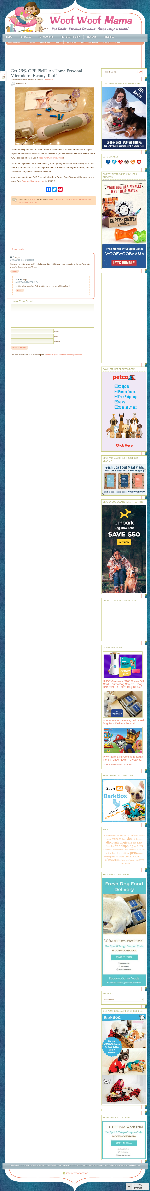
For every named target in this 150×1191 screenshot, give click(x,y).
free (140, 842)
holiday (133, 849)
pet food (125, 853)
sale (107, 860)
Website (57, 341)
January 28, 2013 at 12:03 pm (22, 260)
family (130, 843)
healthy (127, 849)
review (142, 857)
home (139, 849)
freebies (110, 846)
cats (132, 835)
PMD (20, 202)
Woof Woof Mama (75, 17)
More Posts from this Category (117, 764)
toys (141, 859)
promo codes (132, 856)
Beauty (59, 42)
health (122, 849)
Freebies (109, 37)
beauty (52, 199)
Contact (106, 42)
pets (133, 852)
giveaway (107, 849)
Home (9, 37)
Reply (14, 271)
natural (109, 853)
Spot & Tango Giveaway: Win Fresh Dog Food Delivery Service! (124, 722)
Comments (19, 83)
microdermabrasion (82, 199)
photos (107, 856)
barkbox (122, 835)
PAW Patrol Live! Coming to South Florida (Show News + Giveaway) (123, 758)
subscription (134, 860)
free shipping (124, 846)
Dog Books (30, 42)
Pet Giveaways (14, 42)
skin (36, 202)
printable (114, 857)
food (135, 842)
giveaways (115, 849)
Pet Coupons (46, 37)
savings (115, 860)
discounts (67, 199)
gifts (140, 846)
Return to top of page (77, 1173)
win (128, 863)
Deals (32, 199)
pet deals (117, 853)
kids (143, 849)
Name (56, 331)
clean (137, 835)
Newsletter (71, 42)
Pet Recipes (45, 42)
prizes (121, 856)
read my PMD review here (51, 158)
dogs (124, 842)
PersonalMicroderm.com (33, 181)
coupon (108, 839)
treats (122, 863)
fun (135, 846)
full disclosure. (48, 79)
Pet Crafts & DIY (70, 37)
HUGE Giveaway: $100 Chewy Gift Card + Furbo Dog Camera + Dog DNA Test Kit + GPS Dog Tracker (123, 684)
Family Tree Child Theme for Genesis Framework (116, 1165)
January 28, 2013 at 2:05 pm (27, 282)
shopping (125, 859)
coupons (116, 838)
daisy (124, 839)
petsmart (140, 853)
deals (58, 199)
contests (142, 835)
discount (139, 839)
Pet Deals (25, 37)
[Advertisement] (78, 54)
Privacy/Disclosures (89, 42)
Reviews (92, 37)
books (127, 835)
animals (115, 835)
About (117, 42)
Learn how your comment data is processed (63, 355)
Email (56, 336)
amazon (108, 835)
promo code (28, 202)
